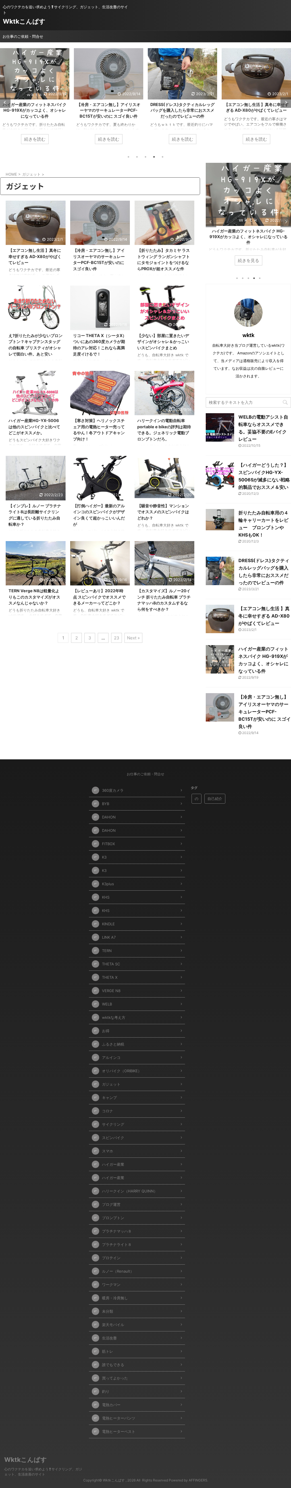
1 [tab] (128, 157)
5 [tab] (162, 157)
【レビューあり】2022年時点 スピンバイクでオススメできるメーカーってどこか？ (99, 596)
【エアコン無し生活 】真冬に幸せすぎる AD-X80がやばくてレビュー (35, 256)
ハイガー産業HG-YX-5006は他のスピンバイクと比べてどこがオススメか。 (34, 426)
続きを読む (34, 139)
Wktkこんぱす (24, 21)
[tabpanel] (34, 99)
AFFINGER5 (198, 1480)
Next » (133, 638)
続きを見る (253, 260)
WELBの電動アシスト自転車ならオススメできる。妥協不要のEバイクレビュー (256, 110)
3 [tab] (145, 157)
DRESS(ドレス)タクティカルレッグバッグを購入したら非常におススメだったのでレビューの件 (108, 110)
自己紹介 (214, 798)
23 (116, 638)
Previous (5, 102)
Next (285, 102)
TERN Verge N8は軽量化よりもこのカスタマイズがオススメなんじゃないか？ (34, 596)
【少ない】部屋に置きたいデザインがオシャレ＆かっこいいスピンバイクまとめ (163, 341)
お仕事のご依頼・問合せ (23, 36)
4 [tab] (154, 157)
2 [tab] (137, 157)
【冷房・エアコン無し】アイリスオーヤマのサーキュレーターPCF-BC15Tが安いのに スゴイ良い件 (34, 110)
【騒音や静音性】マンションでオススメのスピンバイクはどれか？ (163, 511)
